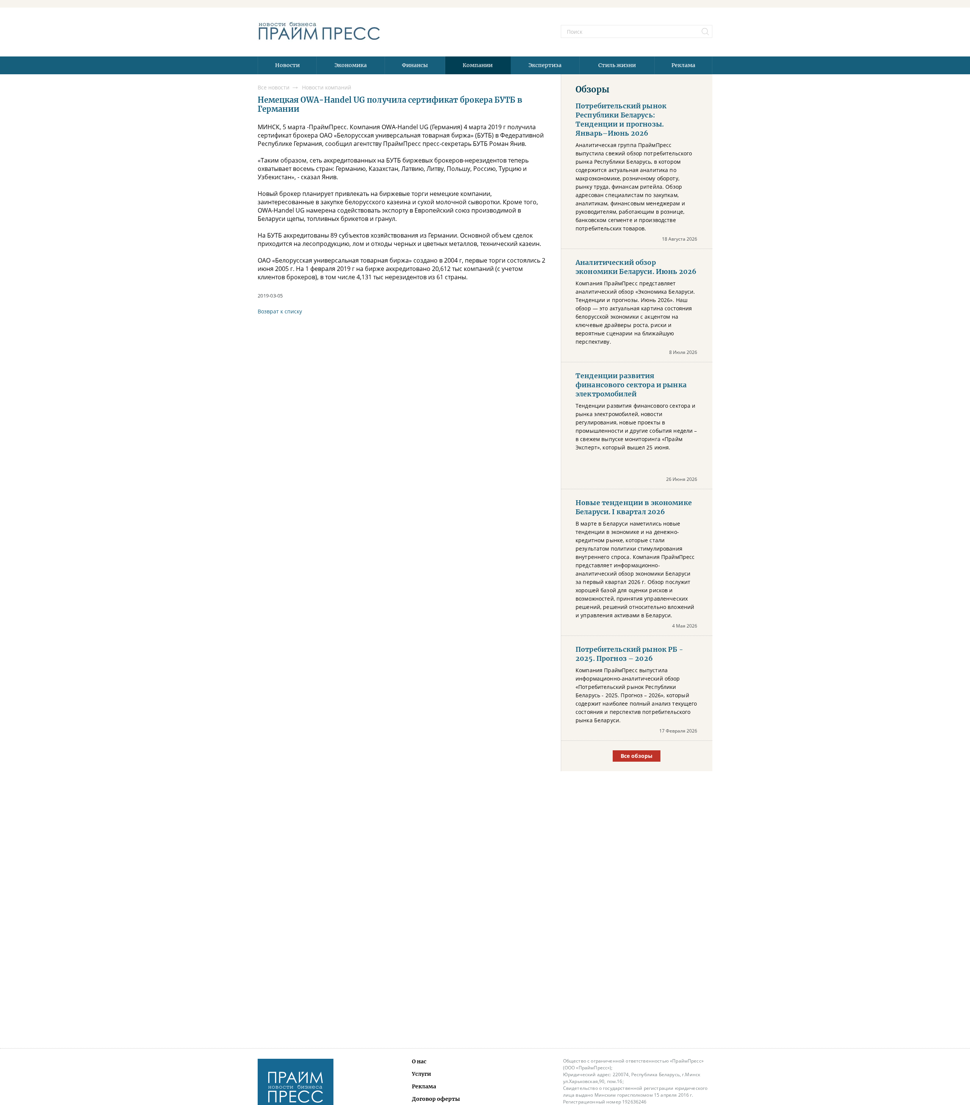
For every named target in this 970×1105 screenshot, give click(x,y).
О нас (419, 1061)
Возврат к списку (280, 311)
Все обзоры (636, 755)
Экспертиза (545, 65)
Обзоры (592, 89)
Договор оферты (436, 1099)
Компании (478, 65)
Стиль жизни (617, 65)
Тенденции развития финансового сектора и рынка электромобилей (631, 385)
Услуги (421, 1074)
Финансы (415, 65)
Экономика (351, 65)
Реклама (683, 65)
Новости (287, 65)
